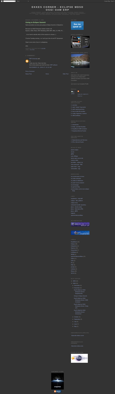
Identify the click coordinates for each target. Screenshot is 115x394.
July (75, 321)
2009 (74, 281)
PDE (72, 265)
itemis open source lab (77, 158)
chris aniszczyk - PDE (76, 164)
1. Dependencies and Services (79, 140)
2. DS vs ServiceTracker (77, 142)
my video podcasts (76, 178)
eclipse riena (74, 202)
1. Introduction (75, 124)
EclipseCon (74, 246)
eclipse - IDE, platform (77, 200)
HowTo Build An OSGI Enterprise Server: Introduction (79, 312)
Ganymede (74, 250)
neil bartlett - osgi (75, 168)
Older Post (65, 74)
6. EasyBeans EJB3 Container (79, 128)
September (77, 319)
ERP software (53, 65)
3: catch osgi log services (77, 109)
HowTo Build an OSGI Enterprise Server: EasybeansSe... (79, 291)
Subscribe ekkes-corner (77, 335)
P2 (71, 262)
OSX (72, 260)
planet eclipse (74, 149)
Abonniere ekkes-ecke (77, 346)
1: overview (74, 105)
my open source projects (77, 182)
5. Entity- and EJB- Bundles (78, 126)
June (75, 324)
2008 (74, 283)
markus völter (74, 160)
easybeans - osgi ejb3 (77, 198)
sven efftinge (74, 156)
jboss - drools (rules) (76, 207)
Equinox (73, 248)
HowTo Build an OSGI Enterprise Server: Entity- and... (81, 306)
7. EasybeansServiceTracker (78, 131)
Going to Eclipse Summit (36, 22)
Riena (72, 271)
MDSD (72, 254)
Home (47, 74)
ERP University (33, 58)
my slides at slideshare (77, 180)
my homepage (75, 184)
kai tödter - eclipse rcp (77, 162)
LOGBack (73, 252)
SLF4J (72, 273)
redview (73, 269)
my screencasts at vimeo (77, 176)
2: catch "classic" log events (78, 107)
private (73, 267)
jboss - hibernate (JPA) (77, 209)
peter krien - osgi (75, 166)
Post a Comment (30, 71)
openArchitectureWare (77, 215)
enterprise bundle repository (78, 204)
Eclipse (32, 49)
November (77, 287)
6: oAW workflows (75, 115)
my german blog (75, 187)
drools (72, 152)
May (75, 326)
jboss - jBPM (74, 211)
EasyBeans (74, 241)
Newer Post (29, 74)
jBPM (72, 154)
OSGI (72, 258)
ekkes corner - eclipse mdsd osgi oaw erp (57, 8)
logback (73, 213)
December (77, 285)
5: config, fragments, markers (79, 113)
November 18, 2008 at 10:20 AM (40, 67)
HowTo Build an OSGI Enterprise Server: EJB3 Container (81, 300)
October (76, 317)
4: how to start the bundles (78, 111)
